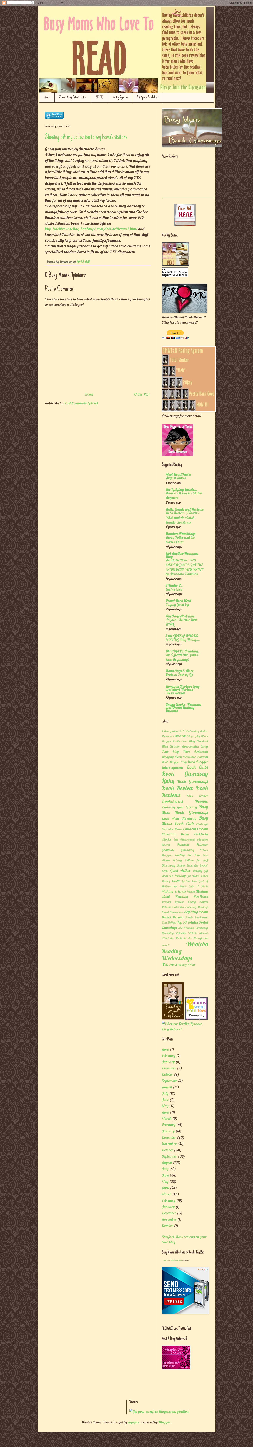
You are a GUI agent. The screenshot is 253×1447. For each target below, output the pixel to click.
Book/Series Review (185, 801)
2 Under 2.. (174, 585)
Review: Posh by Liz (179, 674)
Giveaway (168, 865)
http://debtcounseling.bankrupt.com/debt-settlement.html (91, 228)
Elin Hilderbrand (184, 839)
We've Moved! (175, 693)
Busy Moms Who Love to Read (173, 1260)
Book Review (177, 788)
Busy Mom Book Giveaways (185, 809)
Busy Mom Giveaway (179, 818)
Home (47, 97)
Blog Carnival (198, 741)
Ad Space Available (147, 97)
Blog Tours (181, 752)
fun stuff (202, 860)
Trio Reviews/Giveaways (193, 928)
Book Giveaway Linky (185, 777)
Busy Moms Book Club (185, 820)
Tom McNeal (169, 922)
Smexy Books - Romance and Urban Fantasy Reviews (183, 707)
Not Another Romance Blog (182, 555)
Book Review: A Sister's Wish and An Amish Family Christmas (182, 517)
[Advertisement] (88, 1387)
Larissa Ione (189, 881)
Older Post (142, 394)
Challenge (202, 824)
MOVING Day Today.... (183, 639)
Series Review (172, 917)
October (167, 1074)
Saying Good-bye (177, 604)
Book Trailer (197, 796)
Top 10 (181, 922)
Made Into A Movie (194, 886)
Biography (193, 736)
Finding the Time (187, 855)
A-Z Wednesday (189, 731)
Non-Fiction (200, 896)
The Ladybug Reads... (181, 489)
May (165, 1106)
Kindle (176, 881)
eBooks (166, 839)
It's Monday (177, 876)
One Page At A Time (180, 616)
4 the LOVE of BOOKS (182, 636)
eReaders (202, 839)
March (166, 1118)
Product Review (173, 902)
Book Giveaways (192, 781)
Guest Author (180, 870)
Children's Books (195, 829)
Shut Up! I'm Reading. (182, 651)
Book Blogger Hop (174, 762)
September (169, 1080)
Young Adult (186, 965)
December (169, 1068)
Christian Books (175, 834)
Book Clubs (197, 767)
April (165, 1049)
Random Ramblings (180, 533)
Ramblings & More (179, 671)
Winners (169, 964)
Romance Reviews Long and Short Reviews (183, 688)
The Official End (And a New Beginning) (182, 657)
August (167, 1087)
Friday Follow (183, 860)
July (165, 1093)
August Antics (176, 478)
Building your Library (179, 807)
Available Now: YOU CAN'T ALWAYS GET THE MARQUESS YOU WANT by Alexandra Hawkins (184, 567)
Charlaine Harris (172, 829)
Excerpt (166, 845)
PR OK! (99, 97)
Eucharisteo (174, 589)
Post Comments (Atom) (81, 403)
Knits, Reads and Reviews (184, 509)
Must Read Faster (179, 474)
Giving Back (185, 865)
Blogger (164, 1422)
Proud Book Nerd (178, 600)
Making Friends (174, 891)
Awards (180, 736)
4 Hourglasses (170, 731)
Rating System (120, 97)
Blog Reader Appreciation (180, 746)
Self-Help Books (196, 912)
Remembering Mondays (194, 907)
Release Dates (170, 907)
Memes (191, 891)
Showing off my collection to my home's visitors (86, 137)
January (168, 1061)
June (165, 1099)
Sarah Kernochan (172, 912)
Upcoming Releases (174, 933)
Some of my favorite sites (72, 97)
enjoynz (133, 1422)
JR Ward (193, 876)
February (168, 1055)
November (169, 1143)
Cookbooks (201, 834)
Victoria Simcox (198, 933)
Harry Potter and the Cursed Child (180, 539)
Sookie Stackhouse (196, 917)
